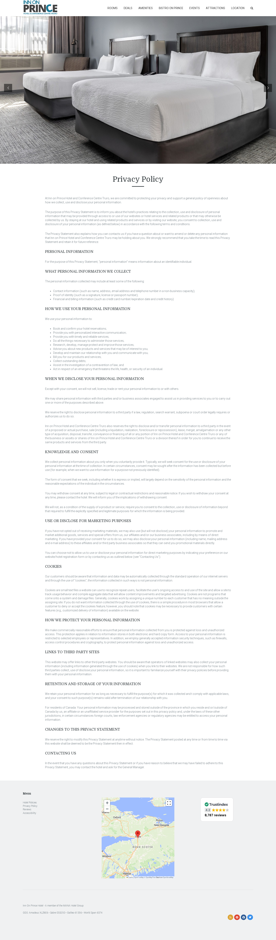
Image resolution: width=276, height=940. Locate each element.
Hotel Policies (30, 802)
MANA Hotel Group (73, 905)
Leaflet (130, 877)
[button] (137, 834)
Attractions (215, 8)
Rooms (112, 8)
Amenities (145, 8)
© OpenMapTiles (150, 877)
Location (237, 8)
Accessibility (29, 813)
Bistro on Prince (171, 8)
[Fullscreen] (169, 803)
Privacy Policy (30, 806)
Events (194, 8)
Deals (128, 8)
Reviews (27, 809)
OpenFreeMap (139, 877)
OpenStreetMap (168, 877)
